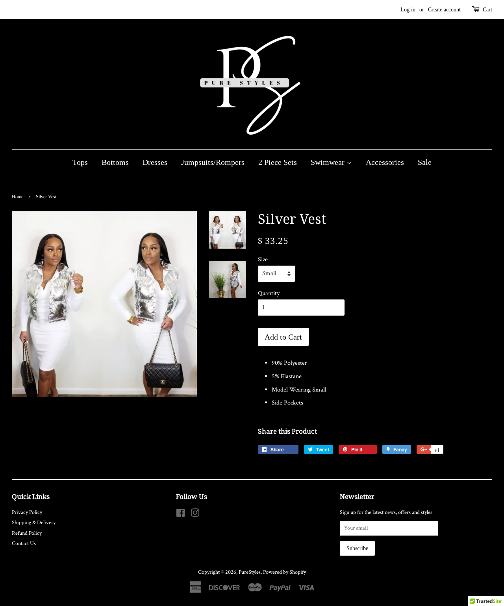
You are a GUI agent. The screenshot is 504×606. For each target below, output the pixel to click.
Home (17, 197)
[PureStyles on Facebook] (180, 514)
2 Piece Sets (277, 162)
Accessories (385, 162)
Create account (444, 10)
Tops (80, 162)
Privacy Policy (27, 512)
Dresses (155, 162)
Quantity (269, 293)
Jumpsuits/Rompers (213, 162)
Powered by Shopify (284, 572)
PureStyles (250, 572)
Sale (425, 162)
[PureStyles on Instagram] (195, 514)
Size (263, 259)
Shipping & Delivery (34, 522)
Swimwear (328, 162)
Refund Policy (27, 533)
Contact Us (24, 543)
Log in (407, 10)
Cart (487, 10)
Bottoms (115, 162)
